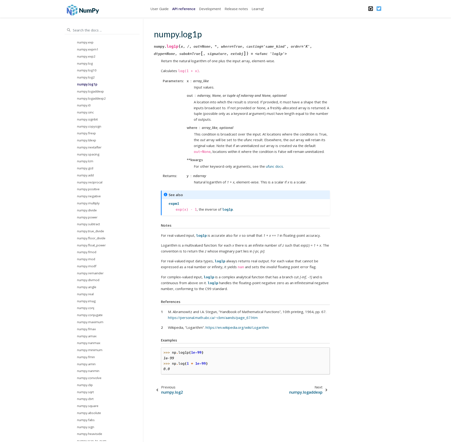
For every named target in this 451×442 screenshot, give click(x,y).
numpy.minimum (89, 350)
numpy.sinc (85, 112)
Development (210, 8)
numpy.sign (85, 427)
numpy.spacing (88, 154)
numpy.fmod (86, 252)
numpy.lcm (85, 161)
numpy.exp (85, 42)
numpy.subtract (88, 224)
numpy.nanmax (88, 343)
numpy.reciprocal (89, 182)
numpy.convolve (89, 378)
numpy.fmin (86, 357)
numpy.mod (86, 259)
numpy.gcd (85, 168)
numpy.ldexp (86, 140)
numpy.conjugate (90, 315)
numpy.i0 (84, 105)
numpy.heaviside (89, 434)
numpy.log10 (87, 70)
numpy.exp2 (86, 56)
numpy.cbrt (85, 399)
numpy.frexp (86, 133)
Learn (256, 8)
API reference (183, 8)
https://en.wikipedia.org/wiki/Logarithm (237, 327)
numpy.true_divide (90, 231)
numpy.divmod (88, 280)
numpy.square (87, 406)
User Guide (159, 8)
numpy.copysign (89, 126)
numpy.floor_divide (91, 238)
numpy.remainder (90, 273)
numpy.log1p (87, 84)
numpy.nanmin (88, 371)
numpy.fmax (86, 329)
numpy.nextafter (89, 147)
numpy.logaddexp (90, 91)
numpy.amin (86, 364)
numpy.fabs (86, 420)
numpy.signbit (87, 119)
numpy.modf (86, 266)
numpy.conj (85, 308)
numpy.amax (87, 336)
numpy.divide (87, 210)
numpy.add (85, 175)
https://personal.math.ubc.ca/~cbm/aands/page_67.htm (213, 317)
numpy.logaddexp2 (91, 98)
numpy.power (87, 217)
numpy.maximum (90, 322)
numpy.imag (86, 301)
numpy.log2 (86, 77)
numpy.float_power (91, 245)
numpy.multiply (88, 203)
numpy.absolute (89, 413)
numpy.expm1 (87, 49)
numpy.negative (89, 196)
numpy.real (85, 294)
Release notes (236, 8)
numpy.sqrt (85, 392)
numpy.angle (86, 287)
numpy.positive (88, 189)
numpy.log (85, 63)
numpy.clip (85, 385)
